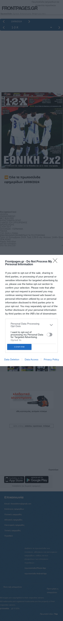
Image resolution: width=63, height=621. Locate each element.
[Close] (56, 261)
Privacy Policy (51, 359)
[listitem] (31, 324)
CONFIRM (19, 347)
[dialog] (31, 310)
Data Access (31, 359)
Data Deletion (11, 359)
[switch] (49, 334)
